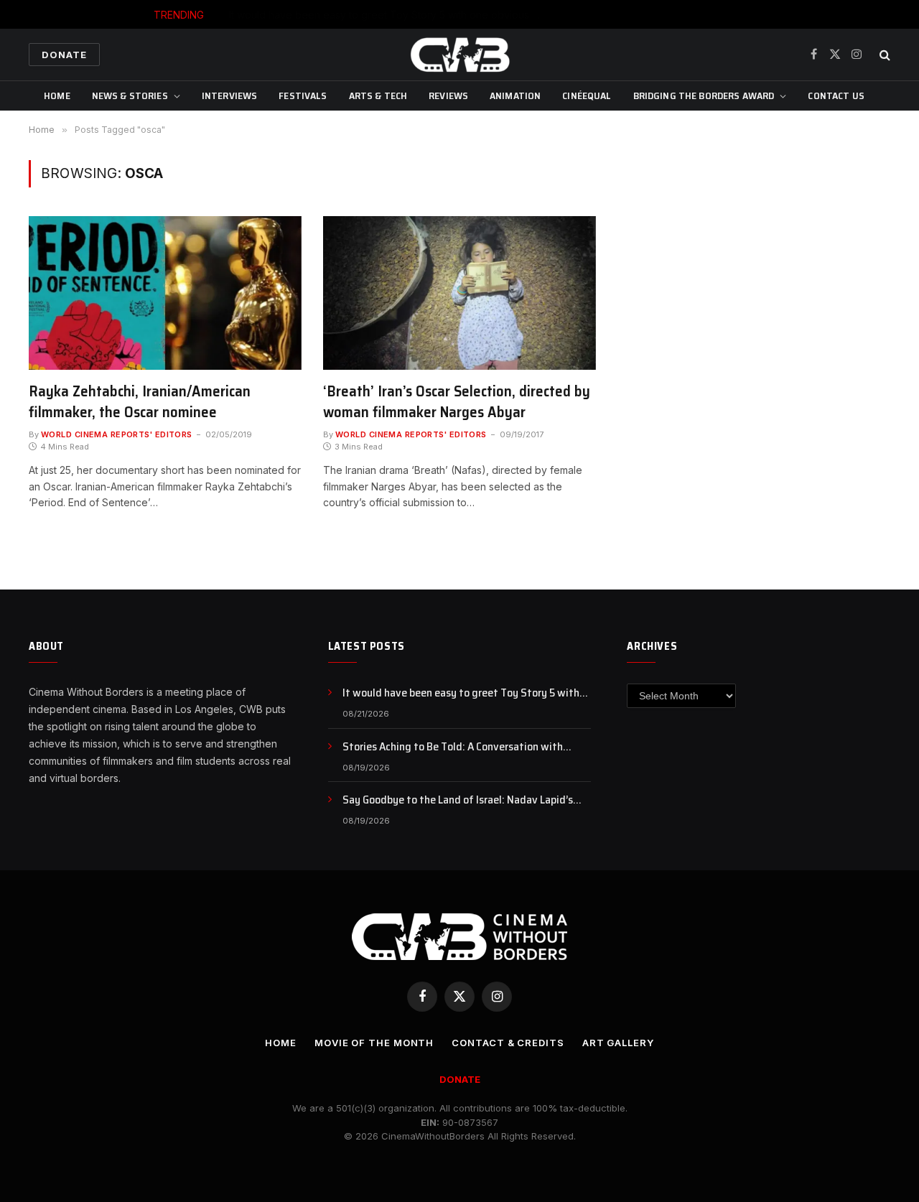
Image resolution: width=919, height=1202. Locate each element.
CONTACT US (836, 95)
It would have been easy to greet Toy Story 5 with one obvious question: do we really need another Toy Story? (466, 693)
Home (57, 95)
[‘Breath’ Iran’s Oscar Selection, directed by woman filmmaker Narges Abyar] (459, 293)
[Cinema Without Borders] (459, 54)
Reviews (448, 95)
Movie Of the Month (374, 1042)
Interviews (229, 95)
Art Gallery (618, 1042)
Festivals (303, 95)
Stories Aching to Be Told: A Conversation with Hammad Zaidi (493, 15)
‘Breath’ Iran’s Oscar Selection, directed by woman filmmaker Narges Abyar (456, 401)
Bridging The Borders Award (704, 95)
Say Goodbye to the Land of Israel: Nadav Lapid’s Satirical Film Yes (457, 800)
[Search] (883, 55)
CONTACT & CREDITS (508, 1042)
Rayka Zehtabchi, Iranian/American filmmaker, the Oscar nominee (140, 401)
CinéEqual (586, 95)
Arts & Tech (378, 95)
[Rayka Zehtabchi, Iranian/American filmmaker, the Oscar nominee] (165, 293)
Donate (64, 54)
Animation (515, 95)
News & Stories (130, 95)
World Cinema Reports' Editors (116, 434)
